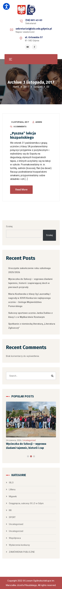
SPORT (12, 517)
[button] (28, 456)
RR (10, 510)
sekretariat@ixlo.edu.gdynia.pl (34, 28)
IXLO (11, 482)
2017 (26, 86)
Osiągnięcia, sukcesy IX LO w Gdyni (26, 503)
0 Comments (20, 126)
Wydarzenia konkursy (19, 545)
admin (38, 122)
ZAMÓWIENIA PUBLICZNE (22, 552)
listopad (38, 86)
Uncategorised (16, 524)
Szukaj (9, 226)
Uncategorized (20, 440)
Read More (21, 189)
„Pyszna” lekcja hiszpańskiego (23, 135)
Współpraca (15, 538)
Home (16, 86)
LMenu (12, 489)
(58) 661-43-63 (33, 20)
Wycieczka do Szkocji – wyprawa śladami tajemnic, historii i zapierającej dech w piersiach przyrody (30, 283)
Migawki (13, 496)
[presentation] (7, 456)
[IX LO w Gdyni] (31, 10)
